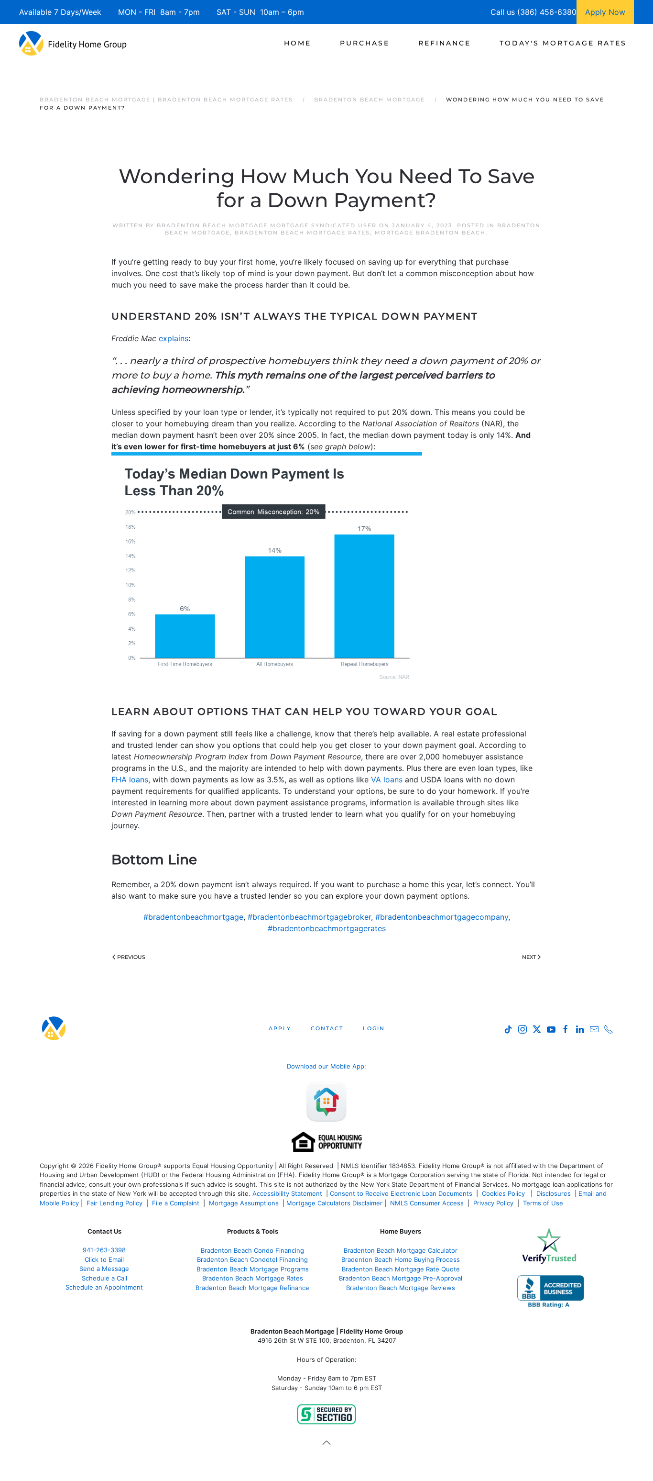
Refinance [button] (444, 43)
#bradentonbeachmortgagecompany (441, 917)
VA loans (387, 779)
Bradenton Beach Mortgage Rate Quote (401, 1269)
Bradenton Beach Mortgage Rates (302, 232)
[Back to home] (73, 43)
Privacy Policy (493, 1203)
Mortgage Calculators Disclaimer (334, 1203)
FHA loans (129, 779)
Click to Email (104, 1259)
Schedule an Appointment (104, 1287)
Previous (131, 957)
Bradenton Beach (222, 1269)
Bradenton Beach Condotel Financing (252, 1259)
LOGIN (374, 1028)
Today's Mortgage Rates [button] (563, 43)
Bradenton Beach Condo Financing (252, 1250)
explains (173, 338)
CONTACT (327, 1028)
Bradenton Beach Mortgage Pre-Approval (400, 1278)
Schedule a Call (104, 1278)
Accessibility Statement (287, 1193)
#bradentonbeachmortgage (193, 917)
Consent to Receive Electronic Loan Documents (401, 1193)
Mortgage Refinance (278, 1288)
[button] (326, 1443)
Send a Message (104, 1268)
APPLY (280, 1028)
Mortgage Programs (278, 1269)
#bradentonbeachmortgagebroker (309, 917)
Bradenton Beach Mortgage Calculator (400, 1250)
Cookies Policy (504, 1193)
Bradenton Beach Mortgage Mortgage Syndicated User (267, 225)
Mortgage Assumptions (244, 1203)
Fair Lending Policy (114, 1203)
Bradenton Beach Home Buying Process (400, 1259)
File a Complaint (176, 1203)
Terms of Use (544, 1203)
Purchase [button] (365, 43)
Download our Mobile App (325, 1066)
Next (529, 957)
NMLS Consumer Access (427, 1203)
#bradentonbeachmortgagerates (327, 928)
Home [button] (297, 43)
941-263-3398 (104, 1250)
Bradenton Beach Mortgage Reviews (400, 1288)
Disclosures (553, 1193)
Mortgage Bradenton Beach (430, 232)
